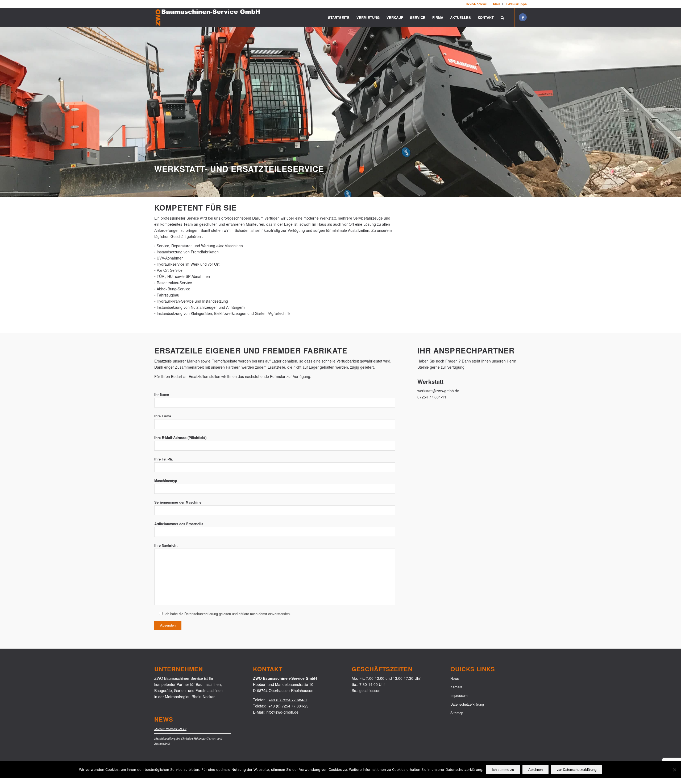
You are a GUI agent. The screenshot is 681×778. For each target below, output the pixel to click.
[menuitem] (476, 4)
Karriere (456, 686)
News (454, 678)
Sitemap (456, 712)
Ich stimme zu (503, 770)
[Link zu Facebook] (523, 17)
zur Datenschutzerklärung (576, 770)
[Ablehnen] (674, 769)
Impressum (459, 695)
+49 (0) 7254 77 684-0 (288, 699)
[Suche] (502, 17)
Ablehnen (535, 770)
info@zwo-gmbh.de (282, 712)
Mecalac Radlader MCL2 (170, 729)
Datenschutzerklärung (467, 704)
